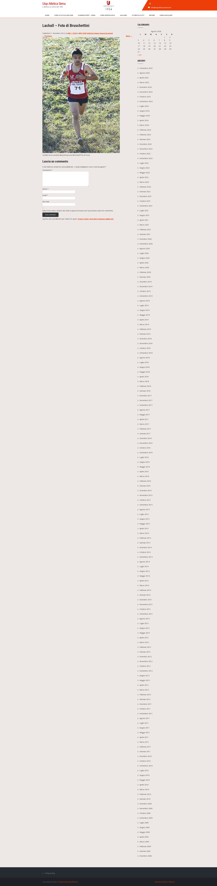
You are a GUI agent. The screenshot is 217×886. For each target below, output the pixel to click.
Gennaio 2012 (145, 699)
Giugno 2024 (145, 111)
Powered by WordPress (68, 882)
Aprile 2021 (144, 220)
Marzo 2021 (144, 225)
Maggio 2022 (145, 172)
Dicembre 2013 (146, 599)
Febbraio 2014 (145, 590)
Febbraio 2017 (145, 429)
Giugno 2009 (145, 827)
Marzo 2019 (144, 324)
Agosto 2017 (145, 410)
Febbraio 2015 (145, 538)
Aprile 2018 (144, 376)
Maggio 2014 (145, 576)
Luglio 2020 (144, 253)
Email (45, 195)
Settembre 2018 (146, 353)
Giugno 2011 (145, 728)
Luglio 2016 (144, 457)
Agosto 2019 (145, 301)
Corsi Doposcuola (108, 15)
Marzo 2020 (144, 267)
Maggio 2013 (145, 633)
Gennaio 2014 (145, 595)
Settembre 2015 (146, 505)
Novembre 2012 (146, 661)
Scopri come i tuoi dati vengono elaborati (95, 219)
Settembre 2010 (146, 766)
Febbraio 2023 (145, 134)
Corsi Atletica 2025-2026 (64, 15)
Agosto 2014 (145, 562)
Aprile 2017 (144, 419)
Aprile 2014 (144, 580)
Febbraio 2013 (145, 647)
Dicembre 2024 (146, 87)
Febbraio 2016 (145, 481)
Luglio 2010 (144, 770)
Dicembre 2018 (146, 338)
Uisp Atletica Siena (54, 4)
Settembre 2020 (146, 244)
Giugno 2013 (145, 628)
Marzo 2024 (144, 125)
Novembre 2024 (146, 92)
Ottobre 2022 (145, 153)
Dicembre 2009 (146, 804)
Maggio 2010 (145, 780)
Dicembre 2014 (146, 547)
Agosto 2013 (145, 618)
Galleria (123, 15)
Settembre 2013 (146, 614)
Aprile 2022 (144, 177)
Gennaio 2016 (145, 486)
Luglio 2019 (144, 305)
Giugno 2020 (145, 258)
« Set (140, 55)
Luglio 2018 (144, 362)
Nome (45, 189)
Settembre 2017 (146, 405)
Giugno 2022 (145, 168)
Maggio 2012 (145, 680)
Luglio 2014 (144, 566)
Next (129, 36)
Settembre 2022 (146, 158)
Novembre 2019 (146, 286)
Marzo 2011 (144, 742)
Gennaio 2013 (145, 652)
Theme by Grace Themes (165, 882)
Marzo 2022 (144, 182)
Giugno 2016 (145, 462)
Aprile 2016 (144, 471)
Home (47, 15)
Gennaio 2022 (145, 191)
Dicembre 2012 (146, 656)
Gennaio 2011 (145, 751)
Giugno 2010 (145, 775)
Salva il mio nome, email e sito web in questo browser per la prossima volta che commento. (77, 210)
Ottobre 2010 (145, 761)
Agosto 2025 (145, 73)
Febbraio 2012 (145, 694)
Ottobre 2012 (145, 666)
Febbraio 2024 (145, 130)
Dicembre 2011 (146, 704)
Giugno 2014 (145, 571)
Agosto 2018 (145, 357)
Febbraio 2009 (145, 846)
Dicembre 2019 (146, 282)
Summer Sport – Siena (87, 15)
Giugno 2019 (145, 310)
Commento (47, 170)
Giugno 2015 (145, 519)
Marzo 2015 (144, 533)
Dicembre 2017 (146, 395)
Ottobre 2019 (145, 291)
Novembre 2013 (146, 604)
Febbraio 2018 (145, 386)
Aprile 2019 (144, 319)
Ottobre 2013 (145, 609)
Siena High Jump (166, 15)
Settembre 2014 (146, 557)
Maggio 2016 (145, 467)
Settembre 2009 (146, 818)
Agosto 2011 (145, 718)
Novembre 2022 (146, 149)
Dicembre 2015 (146, 490)
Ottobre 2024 (145, 96)
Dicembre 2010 (146, 756)
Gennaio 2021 (145, 234)
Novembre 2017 (146, 400)
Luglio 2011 (144, 723)
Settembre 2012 (146, 671)
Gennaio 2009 (145, 851)
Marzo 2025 (144, 82)
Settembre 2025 (146, 68)
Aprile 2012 (144, 685)
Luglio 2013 (144, 623)
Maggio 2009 (145, 832)
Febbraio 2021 (145, 229)
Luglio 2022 (144, 163)
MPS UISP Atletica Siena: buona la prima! (96, 33)
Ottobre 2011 (145, 709)
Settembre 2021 (146, 206)
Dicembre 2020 (146, 239)
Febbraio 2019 (145, 329)
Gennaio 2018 (145, 391)
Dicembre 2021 (146, 196)
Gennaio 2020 (145, 277)
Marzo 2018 (144, 381)
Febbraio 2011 (145, 747)
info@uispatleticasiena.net (161, 7)
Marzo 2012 (144, 690)
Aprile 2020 (144, 263)
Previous (47, 36)
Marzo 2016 (144, 476)
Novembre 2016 (146, 443)
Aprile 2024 (144, 120)
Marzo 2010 (144, 789)
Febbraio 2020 (145, 272)
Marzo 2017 (144, 424)
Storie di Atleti (138, 15)
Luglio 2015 (144, 514)
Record (152, 15)
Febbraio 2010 (145, 794)
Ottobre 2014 (145, 552)
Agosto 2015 (145, 509)
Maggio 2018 (145, 372)
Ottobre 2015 (145, 500)
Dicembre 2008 (146, 856)
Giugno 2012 (145, 675)
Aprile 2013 (144, 637)
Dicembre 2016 (146, 438)
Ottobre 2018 (145, 348)
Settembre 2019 (146, 296)
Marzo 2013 (144, 642)
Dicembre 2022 (146, 144)
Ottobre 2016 (145, 448)
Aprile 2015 (144, 528)
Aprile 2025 (144, 77)
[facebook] (150, 4)
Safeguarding (50, 873)
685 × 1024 (72, 33)
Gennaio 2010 (145, 799)
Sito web (45, 201)
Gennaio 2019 (145, 334)
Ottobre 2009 (145, 813)
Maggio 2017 (145, 414)
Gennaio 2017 (145, 433)
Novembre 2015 (146, 495)
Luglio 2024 (144, 106)
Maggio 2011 (145, 732)
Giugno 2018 (145, 367)
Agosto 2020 (145, 248)
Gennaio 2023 (145, 139)
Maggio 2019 (145, 315)
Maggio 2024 (145, 115)
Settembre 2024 (146, 101)
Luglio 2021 (144, 210)
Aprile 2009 (144, 837)
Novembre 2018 (146, 343)
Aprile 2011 (144, 737)
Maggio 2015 (145, 524)
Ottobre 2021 (145, 201)
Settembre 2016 (146, 452)
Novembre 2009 (146, 808)
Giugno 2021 (145, 215)
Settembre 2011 (146, 713)
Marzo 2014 (144, 585)
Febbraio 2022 (145, 187)
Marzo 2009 (144, 841)
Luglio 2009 (144, 822)
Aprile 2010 (144, 785)
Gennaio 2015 (145, 543)
